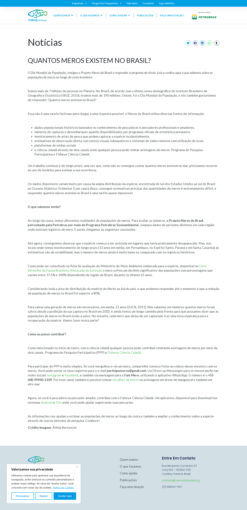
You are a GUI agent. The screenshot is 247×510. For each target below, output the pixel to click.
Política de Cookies (63, 487)
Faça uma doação (132, 487)
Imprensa (77, 3)
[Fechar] (77, 467)
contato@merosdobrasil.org (180, 480)
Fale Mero (132, 3)
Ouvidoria (148, 3)
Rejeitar (44, 496)
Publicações (128, 480)
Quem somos (129, 459)
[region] (44, 483)
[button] (188, 43)
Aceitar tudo (65, 496)
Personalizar (22, 496)
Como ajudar (129, 473)
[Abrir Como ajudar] (129, 15)
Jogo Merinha (166, 3)
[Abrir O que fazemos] (101, 15)
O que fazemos (130, 466)
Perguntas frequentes (105, 3)
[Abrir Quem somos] (72, 15)
